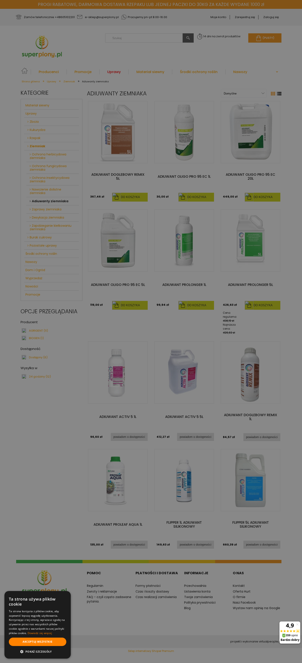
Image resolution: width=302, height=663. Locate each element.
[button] (37, 651)
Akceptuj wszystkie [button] (37, 642)
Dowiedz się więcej (40, 633)
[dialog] (37, 625)
